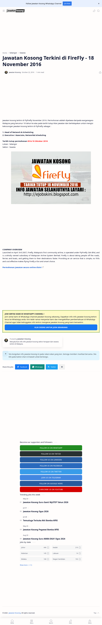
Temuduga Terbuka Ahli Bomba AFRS (40, 520)
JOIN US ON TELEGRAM (51, 477)
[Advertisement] (51, 33)
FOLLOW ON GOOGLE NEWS (51, 483)
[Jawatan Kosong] (51, 177)
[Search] (98, 11)
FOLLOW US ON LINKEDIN (51, 460)
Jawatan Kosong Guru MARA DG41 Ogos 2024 (44, 539)
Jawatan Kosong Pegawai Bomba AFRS (41, 529)
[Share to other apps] (62, 366)
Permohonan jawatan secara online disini (22, 267)
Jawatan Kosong (15, 613)
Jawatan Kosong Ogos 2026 (36, 511)
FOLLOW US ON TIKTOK (51, 454)
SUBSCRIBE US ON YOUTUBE (51, 489)
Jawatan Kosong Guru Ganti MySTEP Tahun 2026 (45, 502)
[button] (94, 11)
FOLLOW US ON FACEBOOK (51, 466)
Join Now (67, 3)
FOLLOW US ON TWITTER (51, 471)
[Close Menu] (99, 3)
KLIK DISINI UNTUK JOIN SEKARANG (51, 327)
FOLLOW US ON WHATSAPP (51, 448)
